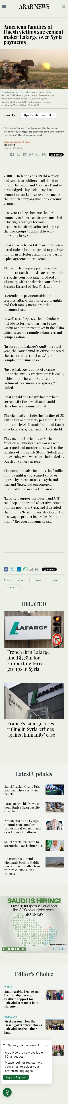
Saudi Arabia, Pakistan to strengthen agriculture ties (23, 843)
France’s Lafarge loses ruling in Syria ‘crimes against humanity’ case (31, 729)
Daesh (54, 580)
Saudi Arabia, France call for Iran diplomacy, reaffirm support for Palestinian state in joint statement (22, 998)
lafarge (21, 580)
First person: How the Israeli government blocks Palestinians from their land (23, 1026)
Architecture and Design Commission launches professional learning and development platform (22, 826)
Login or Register (16, 1077)
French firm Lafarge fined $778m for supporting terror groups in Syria (28, 660)
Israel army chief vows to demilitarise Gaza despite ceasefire (22, 807)
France (13, 587)
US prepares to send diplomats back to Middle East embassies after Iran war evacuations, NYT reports (22, 866)
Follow (57, 154)
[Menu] (4, 7)
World (8, 987)
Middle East (11, 1017)
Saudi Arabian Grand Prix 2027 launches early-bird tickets (22, 790)
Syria (38, 580)
